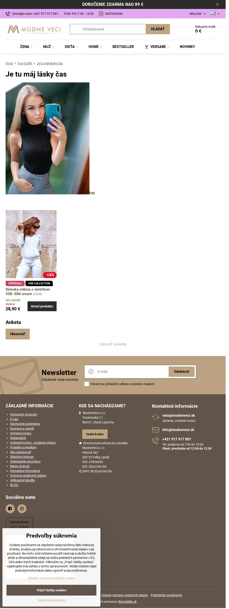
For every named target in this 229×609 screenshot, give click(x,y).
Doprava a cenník (22, 428)
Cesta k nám (95, 434)
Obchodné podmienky (25, 424)
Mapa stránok (20, 466)
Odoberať (181, 371)
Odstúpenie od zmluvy (25, 461)
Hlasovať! (17, 334)
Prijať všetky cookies (51, 590)
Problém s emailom (23, 447)
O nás (14, 419)
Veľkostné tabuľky (22, 480)
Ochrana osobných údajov (28, 475)
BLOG (14, 485)
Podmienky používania (166, 595)
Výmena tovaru (20, 433)
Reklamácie (18, 438)
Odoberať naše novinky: (60, 379)
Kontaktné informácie (25, 471)
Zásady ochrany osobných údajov (124, 595)
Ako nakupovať (20, 452)
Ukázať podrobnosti (51, 600)
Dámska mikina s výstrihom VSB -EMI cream (28, 291)
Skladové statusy (22, 457)
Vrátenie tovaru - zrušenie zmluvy (33, 442)
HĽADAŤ (158, 29)
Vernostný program (23, 414)
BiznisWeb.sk (127, 601)
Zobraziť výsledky (113, 344)
